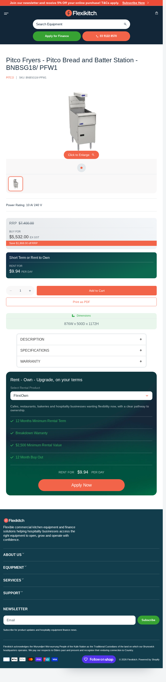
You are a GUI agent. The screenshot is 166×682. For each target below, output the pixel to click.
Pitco (10, 77)
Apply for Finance (57, 36)
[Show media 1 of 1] (15, 183)
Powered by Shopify (149, 659)
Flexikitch (132, 659)
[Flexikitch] (81, 13)
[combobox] (81, 24)
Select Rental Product (25, 387)
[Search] (125, 24)
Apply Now (81, 485)
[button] (6, 13)
